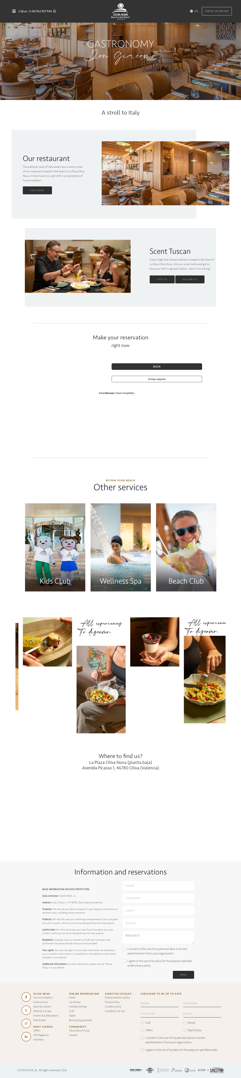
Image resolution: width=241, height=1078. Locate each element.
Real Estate (39, 1020)
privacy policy (143, 965)
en (196, 11)
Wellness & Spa (42, 1011)
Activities (38, 1039)
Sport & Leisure (42, 1006)
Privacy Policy (112, 1002)
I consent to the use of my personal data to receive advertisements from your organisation (157, 951)
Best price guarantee (80, 1020)
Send (183, 974)
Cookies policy (113, 1006)
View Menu (37, 190)
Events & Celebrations (46, 1015)
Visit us (162, 279)
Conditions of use (115, 1011)
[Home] (120, 11)
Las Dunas (75, 1002)
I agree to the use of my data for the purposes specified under (159, 963)
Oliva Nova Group (79, 1030)
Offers (36, 1030)
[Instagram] (26, 1023)
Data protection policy (117, 997)
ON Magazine (41, 1035)
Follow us (190, 279)
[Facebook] (26, 997)
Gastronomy (40, 1002)
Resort (191, 1022)
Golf (71, 1011)
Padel (72, 1015)
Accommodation (43, 997)
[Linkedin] (26, 1036)
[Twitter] (26, 1010)
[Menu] (14, 11)
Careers (73, 1035)
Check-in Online (217, 11)
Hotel (72, 997)
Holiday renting (77, 1006)
